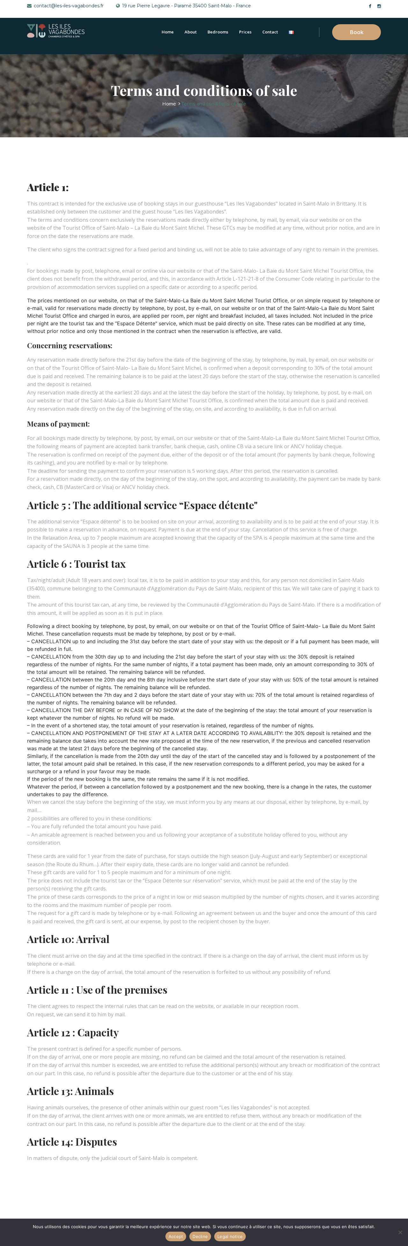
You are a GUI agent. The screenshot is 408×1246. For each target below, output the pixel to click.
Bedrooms (218, 32)
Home (168, 32)
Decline (200, 1236)
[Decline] (400, 1232)
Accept (176, 1236)
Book (356, 32)
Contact (270, 32)
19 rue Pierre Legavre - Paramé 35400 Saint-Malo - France (186, 6)
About (191, 32)
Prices (245, 32)
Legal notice (230, 1236)
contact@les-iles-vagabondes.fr (69, 6)
